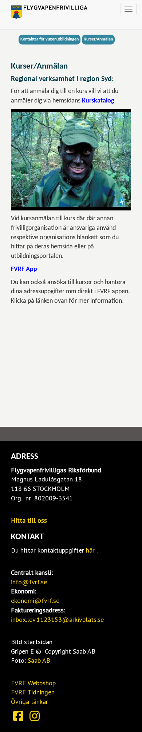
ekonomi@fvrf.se (35, 600)
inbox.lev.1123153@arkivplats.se (57, 619)
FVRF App (24, 269)
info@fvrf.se (29, 582)
